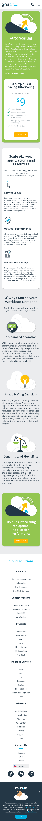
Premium (21, 681)
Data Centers (21, 723)
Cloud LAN (21, 613)
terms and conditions (29, 812)
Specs (21, 696)
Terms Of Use (21, 715)
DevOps (21, 685)
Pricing (21, 730)
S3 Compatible (21, 651)
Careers (21, 760)
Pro (21, 677)
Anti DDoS (21, 655)
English (20, 766)
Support (21, 753)
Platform (21, 726)
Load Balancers (21, 635)
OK (21, 816)
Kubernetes (21, 583)
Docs (21, 738)
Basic (21, 669)
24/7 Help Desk (21, 688)
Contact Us (21, 134)
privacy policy (30, 807)
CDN (21, 643)
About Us (21, 719)
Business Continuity (21, 609)
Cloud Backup (21, 647)
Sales (21, 756)
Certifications (21, 711)
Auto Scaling (21, 617)
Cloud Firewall (21, 631)
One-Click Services (21, 591)
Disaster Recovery (21, 605)
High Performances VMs (21, 579)
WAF (21, 639)
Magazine (21, 734)
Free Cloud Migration (21, 692)
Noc (21, 673)
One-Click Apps (21, 587)
